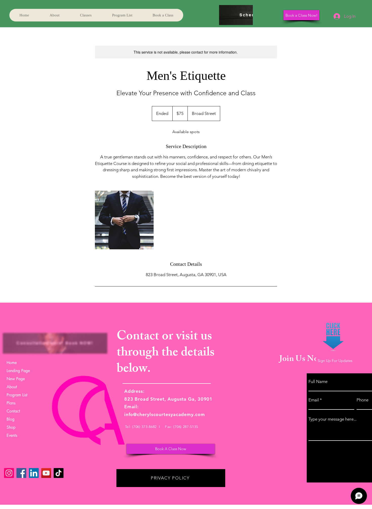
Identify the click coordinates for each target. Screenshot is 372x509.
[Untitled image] (124, 220)
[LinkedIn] (34, 473)
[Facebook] (21, 473)
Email (313, 400)
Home (12, 362)
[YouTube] (46, 473)
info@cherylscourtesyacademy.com (164, 414)
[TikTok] (59, 473)
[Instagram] (9, 473)
